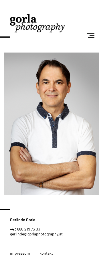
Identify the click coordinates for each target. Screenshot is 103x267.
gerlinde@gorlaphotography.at (36, 233)
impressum (20, 253)
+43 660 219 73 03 (25, 229)
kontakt (46, 253)
